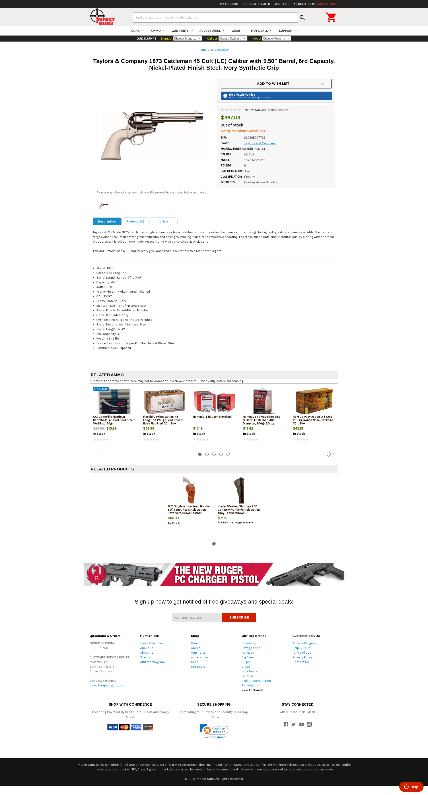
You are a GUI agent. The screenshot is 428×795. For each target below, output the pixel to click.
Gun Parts (180, 31)
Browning (248, 643)
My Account (229, 4)
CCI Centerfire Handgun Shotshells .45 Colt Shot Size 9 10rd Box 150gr (114, 420)
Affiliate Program (152, 662)
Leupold (247, 676)
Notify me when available (241, 131)
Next (330, 454)
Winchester (250, 671)
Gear (236, 31)
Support (286, 31)
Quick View (115, 401)
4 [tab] (221, 454)
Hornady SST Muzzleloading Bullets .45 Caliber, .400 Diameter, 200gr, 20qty (261, 420)
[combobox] (215, 17)
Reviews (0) (135, 221)
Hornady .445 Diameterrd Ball (212, 416)
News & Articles (151, 643)
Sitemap (146, 657)
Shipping (146, 652)
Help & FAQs (301, 648)
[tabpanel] (114, 418)
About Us (146, 648)
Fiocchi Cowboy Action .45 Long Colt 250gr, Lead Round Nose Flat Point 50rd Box (163, 420)
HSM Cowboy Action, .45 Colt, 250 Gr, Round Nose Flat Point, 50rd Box (313, 420)
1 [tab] (200, 454)
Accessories (210, 31)
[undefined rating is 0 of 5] (231, 110)
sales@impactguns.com (107, 685)
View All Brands (252, 690)
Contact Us (300, 662)
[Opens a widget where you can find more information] (411, 787)
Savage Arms (251, 648)
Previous (98, 454)
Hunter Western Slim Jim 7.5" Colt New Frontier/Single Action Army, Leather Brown (239, 510)
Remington (250, 685)
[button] (214, 731)
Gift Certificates (256, 4)
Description (107, 221)
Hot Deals (259, 31)
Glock (246, 667)
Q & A (163, 221)
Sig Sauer (248, 657)
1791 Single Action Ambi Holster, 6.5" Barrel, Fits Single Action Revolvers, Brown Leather (189, 510)
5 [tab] (228, 454)
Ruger (246, 662)
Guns (135, 31)
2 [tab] (207, 454)
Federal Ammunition (256, 681)
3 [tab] (214, 454)
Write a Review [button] (278, 110)
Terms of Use (301, 652)
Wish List (282, 4)
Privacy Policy (302, 657)
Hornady (248, 652)
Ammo (156, 31)
